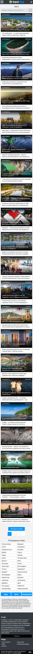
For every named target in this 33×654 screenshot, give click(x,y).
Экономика (21, 580)
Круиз (19, 575)
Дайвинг (5, 583)
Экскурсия (21, 547)
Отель (4, 547)
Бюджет (4, 572)
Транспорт (5, 566)
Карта (4, 558)
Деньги (4, 561)
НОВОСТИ (20, 586)
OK (30, 652)
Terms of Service (6, 642)
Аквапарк (5, 580)
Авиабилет (21, 569)
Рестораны (5, 586)
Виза (19, 561)
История (20, 550)
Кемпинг (20, 577)
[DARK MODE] (31, 2)
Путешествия (22, 558)
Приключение (22, 572)
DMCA (3, 644)
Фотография (21, 566)
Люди (4, 555)
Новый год (5, 577)
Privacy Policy (20, 642)
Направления (27, 594)
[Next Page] (23, 534)
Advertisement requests (23, 644)
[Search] (30, 10)
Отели (19, 563)
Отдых (19, 552)
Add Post (4, 646)
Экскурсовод (6, 589)
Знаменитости (7, 550)
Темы (6, 594)
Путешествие (6, 544)
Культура (5, 563)
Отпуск (4, 569)
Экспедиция (6, 575)
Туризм (19, 555)
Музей (4, 552)
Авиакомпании (22, 589)
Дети (19, 583)
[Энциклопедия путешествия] (16, 2)
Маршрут (20, 544)
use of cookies (17, 653)
